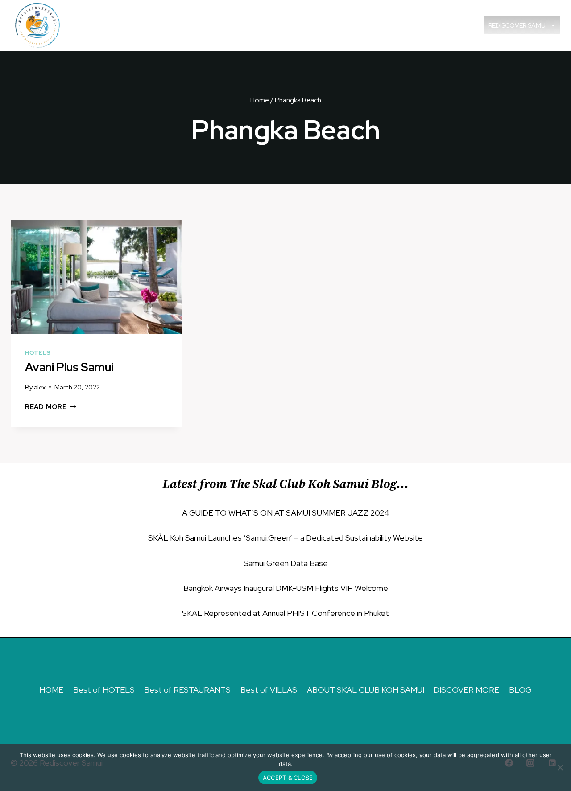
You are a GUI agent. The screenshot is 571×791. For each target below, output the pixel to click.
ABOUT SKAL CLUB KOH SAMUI (365, 689)
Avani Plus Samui (69, 367)
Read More (50, 406)
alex (40, 387)
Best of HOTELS (104, 689)
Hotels (38, 353)
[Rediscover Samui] (39, 25)
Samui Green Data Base (286, 563)
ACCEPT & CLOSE (288, 777)
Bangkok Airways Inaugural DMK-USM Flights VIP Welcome (285, 588)
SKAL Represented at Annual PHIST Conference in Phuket (285, 613)
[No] (559, 767)
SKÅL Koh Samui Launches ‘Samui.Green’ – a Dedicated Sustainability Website (285, 538)
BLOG (520, 689)
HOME (51, 689)
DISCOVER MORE (466, 689)
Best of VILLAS (268, 689)
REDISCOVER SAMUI (517, 25)
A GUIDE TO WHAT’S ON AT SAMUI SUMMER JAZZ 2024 (285, 513)
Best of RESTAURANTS (187, 689)
